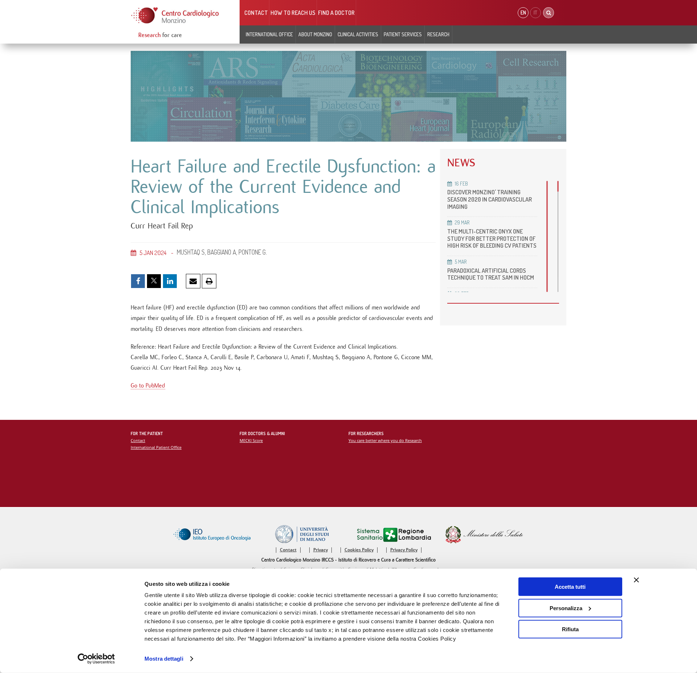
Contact (256, 12)
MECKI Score (251, 440)
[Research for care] (175, 15)
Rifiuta (570, 629)
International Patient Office (156, 447)
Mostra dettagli (163, 659)
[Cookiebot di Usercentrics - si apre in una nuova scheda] (96, 658)
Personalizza (566, 608)
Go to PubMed (148, 385)
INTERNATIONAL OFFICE (269, 34)
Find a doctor (336, 12)
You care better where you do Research (385, 440)
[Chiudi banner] (636, 580)
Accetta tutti (570, 587)
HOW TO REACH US (292, 12)
